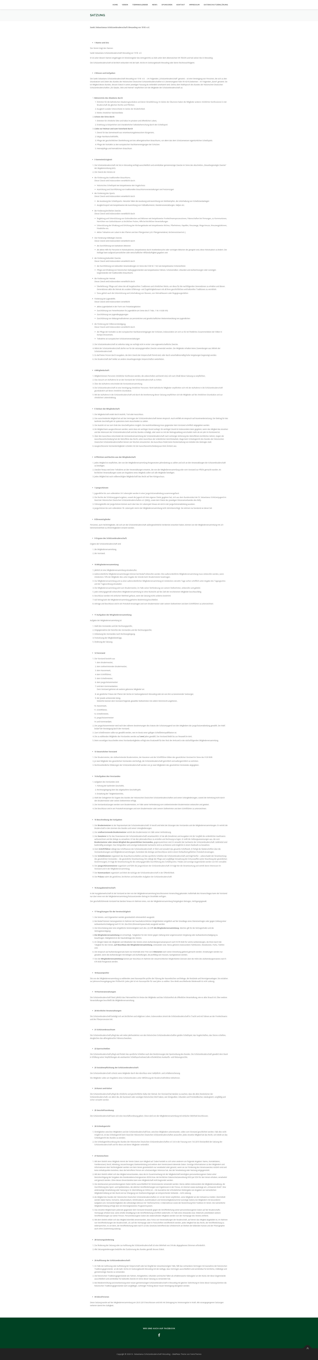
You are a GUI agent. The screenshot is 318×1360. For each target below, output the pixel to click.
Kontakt (181, 5)
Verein (125, 5)
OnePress (176, 1354)
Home (115, 5)
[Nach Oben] (307, 1348)
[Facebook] (159, 1335)
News (154, 5)
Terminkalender (140, 5)
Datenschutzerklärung (216, 5)
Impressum (194, 5)
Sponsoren (167, 5)
